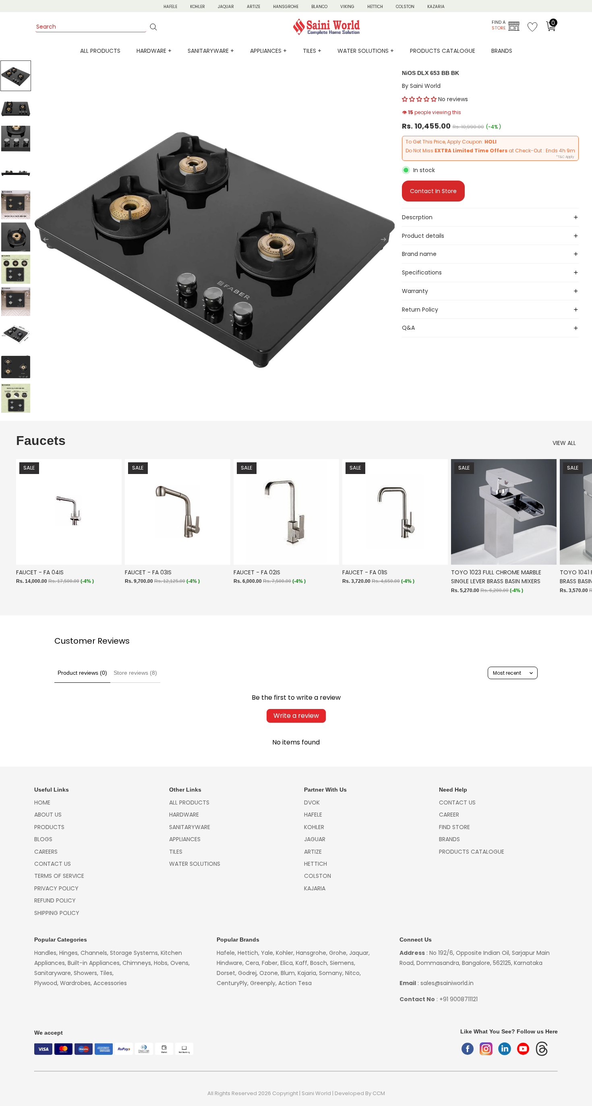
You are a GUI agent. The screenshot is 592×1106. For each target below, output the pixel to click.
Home (42, 802)
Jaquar (226, 7)
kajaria (314, 888)
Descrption (417, 217)
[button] (419, 99)
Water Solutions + (365, 51)
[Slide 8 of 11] (15, 301)
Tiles (175, 852)
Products (49, 827)
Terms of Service (59, 876)
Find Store (454, 827)
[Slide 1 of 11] (15, 75)
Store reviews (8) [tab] (135, 672)
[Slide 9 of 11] (15, 333)
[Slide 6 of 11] (15, 237)
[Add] (109, 552)
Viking (347, 7)
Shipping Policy (56, 913)
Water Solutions (194, 864)
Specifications (422, 272)
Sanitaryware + (211, 51)
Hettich (375, 7)
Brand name (419, 254)
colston (317, 876)
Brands (501, 51)
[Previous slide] (43, 240)
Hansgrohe (285, 7)
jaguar (314, 839)
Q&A (408, 328)
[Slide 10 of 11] (15, 365)
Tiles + (312, 51)
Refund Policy (55, 900)
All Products (100, 51)
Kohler (197, 7)
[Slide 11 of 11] (15, 398)
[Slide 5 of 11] (15, 204)
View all (564, 443)
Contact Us (52, 864)
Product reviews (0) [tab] (82, 672)
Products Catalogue (442, 51)
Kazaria (436, 7)
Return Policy (420, 310)
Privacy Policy (56, 888)
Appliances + (268, 51)
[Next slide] (386, 240)
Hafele (313, 815)
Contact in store (433, 191)
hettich (315, 864)
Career (449, 815)
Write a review (296, 715)
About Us (48, 815)
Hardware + (154, 51)
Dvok (312, 802)
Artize (253, 7)
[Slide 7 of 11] (15, 269)
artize (313, 852)
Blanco (319, 7)
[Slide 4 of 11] (15, 172)
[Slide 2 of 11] (15, 108)
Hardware (184, 815)
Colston (405, 7)
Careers (46, 852)
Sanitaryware (189, 827)
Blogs (43, 839)
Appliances (185, 839)
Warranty (415, 291)
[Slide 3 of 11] (15, 140)
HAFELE (170, 7)
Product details (423, 236)
